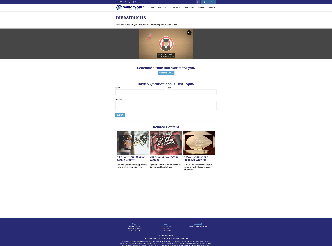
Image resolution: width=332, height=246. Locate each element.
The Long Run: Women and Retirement (131, 158)
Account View (209, 2)
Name (117, 88)
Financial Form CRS (167, 235)
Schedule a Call (166, 73)
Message (118, 99)
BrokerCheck (184, 238)
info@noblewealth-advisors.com (140, 2)
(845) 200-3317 (136, 227)
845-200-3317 (122, 2)
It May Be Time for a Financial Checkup (195, 158)
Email (169, 88)
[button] (152, 7)
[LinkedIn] (198, 2)
